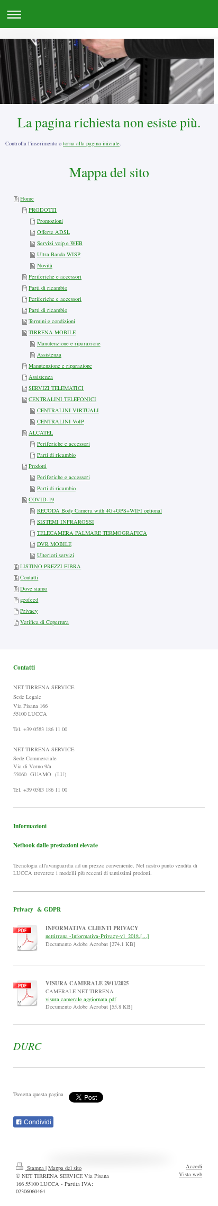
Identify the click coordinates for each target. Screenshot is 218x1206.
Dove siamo (33, 588)
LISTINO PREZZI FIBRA (50, 566)
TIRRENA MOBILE (52, 332)
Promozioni (50, 220)
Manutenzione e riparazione (69, 343)
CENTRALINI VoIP (60, 421)
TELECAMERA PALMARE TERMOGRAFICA (92, 532)
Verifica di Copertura (44, 622)
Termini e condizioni (52, 321)
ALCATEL (41, 432)
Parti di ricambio (48, 287)
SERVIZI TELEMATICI (56, 388)
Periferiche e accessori (55, 276)
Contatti (29, 577)
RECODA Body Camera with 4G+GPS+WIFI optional (99, 510)
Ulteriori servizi (55, 555)
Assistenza (49, 354)
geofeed (29, 599)
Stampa (35, 1168)
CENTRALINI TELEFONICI (62, 399)
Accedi (194, 1166)
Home (27, 198)
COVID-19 (41, 499)
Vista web (190, 1174)
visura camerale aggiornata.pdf (81, 999)
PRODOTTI (43, 209)
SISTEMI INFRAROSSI (65, 521)
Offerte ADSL (53, 232)
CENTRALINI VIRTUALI (68, 410)
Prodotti (38, 466)
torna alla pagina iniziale (91, 143)
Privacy (29, 610)
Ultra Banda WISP (58, 254)
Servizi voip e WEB (60, 243)
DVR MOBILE (54, 544)
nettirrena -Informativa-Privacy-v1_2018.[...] (97, 936)
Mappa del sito (64, 1168)
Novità (44, 265)
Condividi (36, 1122)
